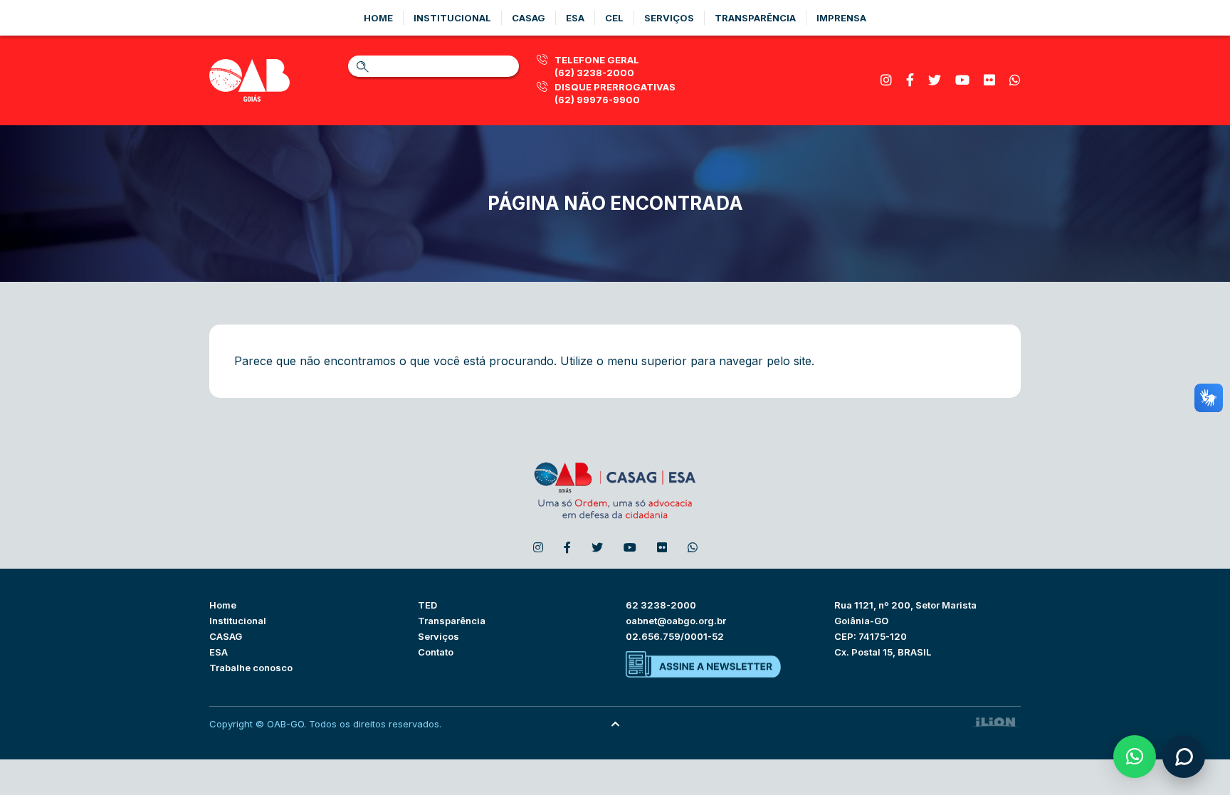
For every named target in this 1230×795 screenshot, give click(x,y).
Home (378, 17)
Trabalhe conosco (251, 667)
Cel (614, 17)
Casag (528, 17)
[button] (1134, 756)
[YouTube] (962, 80)
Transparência (755, 17)
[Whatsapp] (1015, 80)
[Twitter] (934, 80)
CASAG (225, 636)
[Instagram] (886, 80)
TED (427, 605)
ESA (218, 652)
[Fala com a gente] (1183, 756)
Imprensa (841, 17)
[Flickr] (989, 80)
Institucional (452, 17)
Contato (435, 652)
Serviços (669, 17)
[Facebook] (910, 80)
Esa (575, 17)
